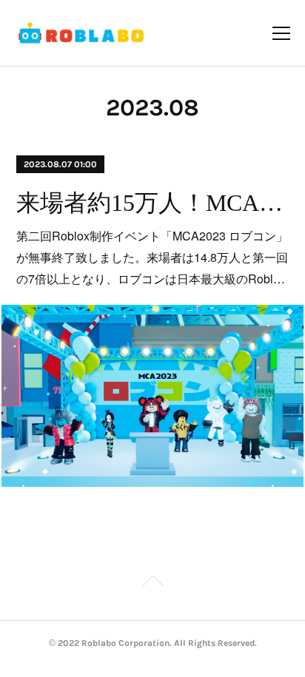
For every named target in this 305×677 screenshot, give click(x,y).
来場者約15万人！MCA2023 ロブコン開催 (152, 202)
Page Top (152, 584)
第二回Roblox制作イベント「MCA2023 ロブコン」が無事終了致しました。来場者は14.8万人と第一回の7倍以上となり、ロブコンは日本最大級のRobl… (152, 257)
